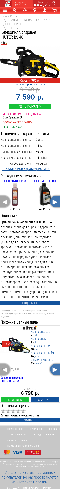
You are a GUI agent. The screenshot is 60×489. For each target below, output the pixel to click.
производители (15, 428)
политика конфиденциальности (24, 445)
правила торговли (17, 440)
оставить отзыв (30, 420)
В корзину (33, 106)
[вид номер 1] (4, 43)
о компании (36, 428)
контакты (54, 428)
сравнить (45, 399)
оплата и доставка (17, 434)
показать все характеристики (26, 168)
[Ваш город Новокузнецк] (35, 10)
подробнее (30, 303)
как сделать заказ (44, 434)
